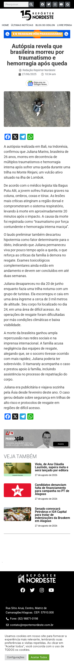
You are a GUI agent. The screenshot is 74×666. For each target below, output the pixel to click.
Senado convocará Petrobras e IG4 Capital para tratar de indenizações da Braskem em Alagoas (52, 515)
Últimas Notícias (22, 25)
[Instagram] (55, 4)
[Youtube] (61, 4)
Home (5, 25)
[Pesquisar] (31, 4)
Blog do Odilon (45, 25)
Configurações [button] (15, 657)
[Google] (67, 4)
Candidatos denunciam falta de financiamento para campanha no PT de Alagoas (52, 489)
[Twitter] (48, 4)
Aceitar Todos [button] (39, 657)
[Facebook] (42, 4)
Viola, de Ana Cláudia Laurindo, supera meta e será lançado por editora (51, 467)
